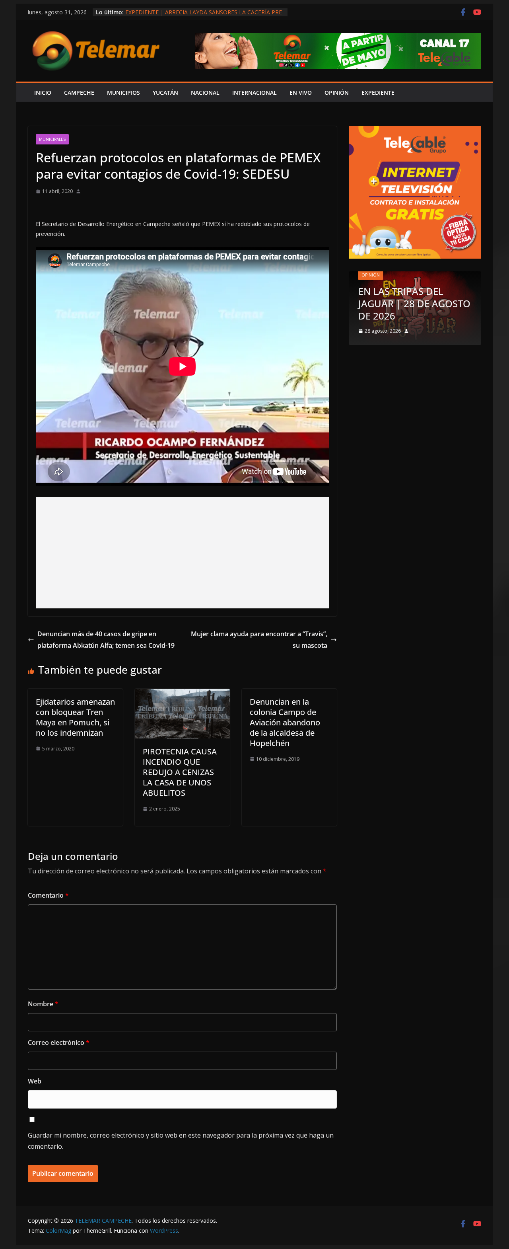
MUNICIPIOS (123, 92)
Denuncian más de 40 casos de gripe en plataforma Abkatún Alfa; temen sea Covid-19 (106, 639)
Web (34, 1081)
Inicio (42, 92)
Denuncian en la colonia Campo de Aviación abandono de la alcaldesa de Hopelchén (285, 722)
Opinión (370, 275)
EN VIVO (300, 92)
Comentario (48, 895)
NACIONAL (205, 92)
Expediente (377, 92)
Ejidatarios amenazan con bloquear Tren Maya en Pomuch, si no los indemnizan (75, 717)
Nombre (43, 1004)
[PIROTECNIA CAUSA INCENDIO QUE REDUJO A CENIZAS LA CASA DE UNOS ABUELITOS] (182, 694)
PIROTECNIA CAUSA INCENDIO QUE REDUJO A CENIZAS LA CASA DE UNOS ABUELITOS (180, 772)
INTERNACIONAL (254, 92)
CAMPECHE (79, 92)
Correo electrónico (58, 1042)
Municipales (52, 139)
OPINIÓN (336, 92)
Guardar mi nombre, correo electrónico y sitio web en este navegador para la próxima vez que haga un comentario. (181, 1141)
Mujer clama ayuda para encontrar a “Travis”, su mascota (259, 639)
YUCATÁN (165, 92)
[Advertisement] (182, 552)
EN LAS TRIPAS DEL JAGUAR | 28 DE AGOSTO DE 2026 (414, 303)
